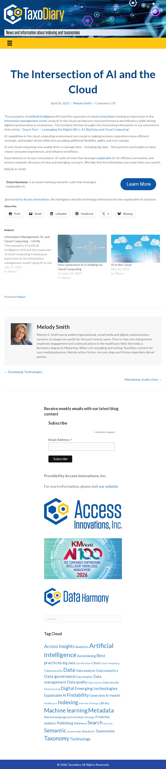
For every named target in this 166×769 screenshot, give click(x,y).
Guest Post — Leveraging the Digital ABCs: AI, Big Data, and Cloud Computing (75, 129)
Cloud (95, 663)
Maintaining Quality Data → (143, 379)
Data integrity (84, 677)
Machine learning (66, 710)
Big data (68, 663)
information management (21, 121)
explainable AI (105, 158)
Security (108, 723)
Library (104, 703)
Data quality (77, 682)
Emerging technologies (96, 688)
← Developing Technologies (23, 372)
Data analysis (85, 670)
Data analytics (107, 670)
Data (69, 669)
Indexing (68, 702)
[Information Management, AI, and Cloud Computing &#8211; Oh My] (31, 254)
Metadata (101, 710)
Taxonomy (56, 738)
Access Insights (59, 646)
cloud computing (102, 116)
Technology (80, 738)
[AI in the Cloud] (135, 249)
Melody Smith (82, 103)
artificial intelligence (41, 116)
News (22, 297)
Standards (88, 731)
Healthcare (50, 703)
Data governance (59, 676)
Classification (83, 663)
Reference (80, 723)
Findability (78, 695)
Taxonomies (105, 731)
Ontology (89, 717)
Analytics (82, 647)
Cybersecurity (53, 670)
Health (115, 695)
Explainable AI (55, 695)
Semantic (55, 730)
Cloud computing (110, 663)
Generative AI (99, 695)
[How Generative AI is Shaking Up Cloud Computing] (82, 249)
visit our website (104, 486)
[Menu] (9, 43)
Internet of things (89, 703)
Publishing (65, 723)
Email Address (60, 440)
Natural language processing (63, 717)
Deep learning (52, 689)
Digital (67, 688)
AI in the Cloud (121, 265)
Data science (95, 682)
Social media (74, 731)
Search (95, 722)
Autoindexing (86, 656)
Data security (111, 682)
